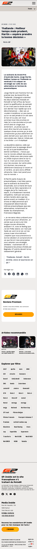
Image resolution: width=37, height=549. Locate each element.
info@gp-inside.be (8, 513)
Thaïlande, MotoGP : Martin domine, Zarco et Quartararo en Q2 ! (19, 259)
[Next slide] (32, 343)
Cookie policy (22, 542)
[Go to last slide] (4, 343)
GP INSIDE (4, 24)
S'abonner (10, 529)
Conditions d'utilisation (13, 539)
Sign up (4, 539)
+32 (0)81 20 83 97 (8, 516)
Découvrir (18, 314)
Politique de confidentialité (10, 542)
